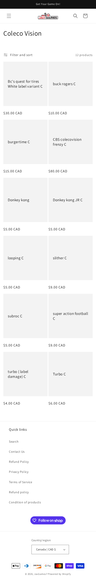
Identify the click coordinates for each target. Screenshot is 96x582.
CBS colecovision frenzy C (67, 142)
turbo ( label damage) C (18, 374)
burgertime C (19, 141)
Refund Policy (19, 462)
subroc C (15, 316)
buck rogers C (64, 83)
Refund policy (19, 492)
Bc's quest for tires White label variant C (25, 84)
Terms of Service (20, 482)
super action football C (70, 316)
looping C (16, 257)
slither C (60, 257)
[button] (9, 16)
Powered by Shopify (59, 574)
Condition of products (25, 502)
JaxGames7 (40, 574)
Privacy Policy (18, 472)
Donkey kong (18, 199)
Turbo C (59, 374)
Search (14, 441)
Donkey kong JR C (68, 199)
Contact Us (17, 452)
